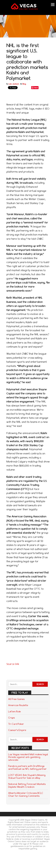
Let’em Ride (14, 711)
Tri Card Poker (16, 723)
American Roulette (18, 705)
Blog (24, 84)
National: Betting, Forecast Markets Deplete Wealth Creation (27, 785)
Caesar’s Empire (17, 730)
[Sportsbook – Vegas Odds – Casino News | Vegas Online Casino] (27, 9)
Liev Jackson (14, 84)
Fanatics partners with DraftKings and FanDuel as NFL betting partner (27, 767)
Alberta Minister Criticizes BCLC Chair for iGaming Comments (25, 794)
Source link (12, 663)
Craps (11, 717)
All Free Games (16, 699)
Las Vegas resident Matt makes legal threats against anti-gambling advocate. (28, 757)
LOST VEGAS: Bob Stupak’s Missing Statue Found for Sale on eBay (26, 776)
